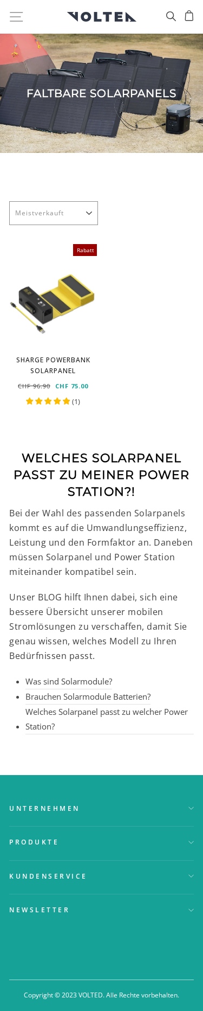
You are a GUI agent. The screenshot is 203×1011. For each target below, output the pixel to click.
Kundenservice (48, 876)
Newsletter (39, 909)
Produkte (34, 841)
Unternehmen (44, 808)
